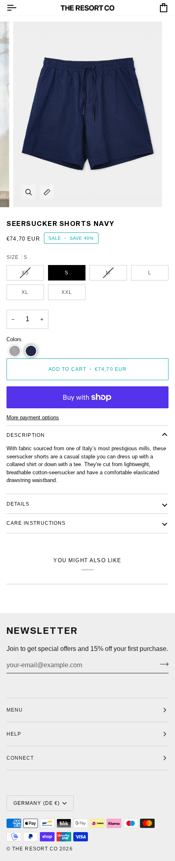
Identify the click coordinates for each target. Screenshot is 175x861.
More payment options (33, 417)
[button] (15, 351)
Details (18, 504)
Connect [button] (20, 758)
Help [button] (14, 734)
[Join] (161, 664)
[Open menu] (19, 7)
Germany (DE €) (36, 803)
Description (26, 435)
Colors (14, 339)
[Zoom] (28, 192)
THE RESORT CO (35, 849)
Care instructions (36, 523)
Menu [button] (15, 710)
